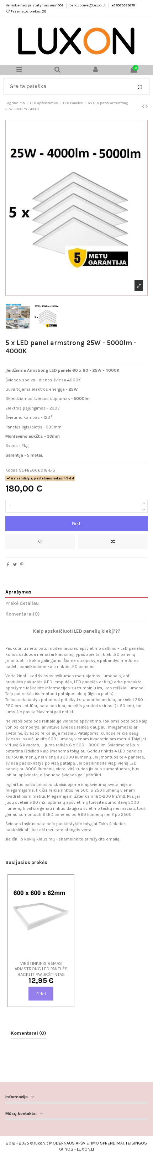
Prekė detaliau (22, 603)
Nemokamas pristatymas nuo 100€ (34, 5)
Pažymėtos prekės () (28, 11)
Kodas (11, 470)
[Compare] (41, 954)
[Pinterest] (21, 564)
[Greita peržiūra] (49, 954)
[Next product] (147, 106)
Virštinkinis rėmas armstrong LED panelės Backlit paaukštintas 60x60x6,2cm (41, 971)
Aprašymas (18, 592)
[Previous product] (144, 106)
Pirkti (76, 523)
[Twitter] (15, 564)
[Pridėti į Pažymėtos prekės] (40, 541)
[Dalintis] (8, 564)
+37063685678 (123, 5)
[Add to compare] (113, 541)
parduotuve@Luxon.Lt (87, 5)
